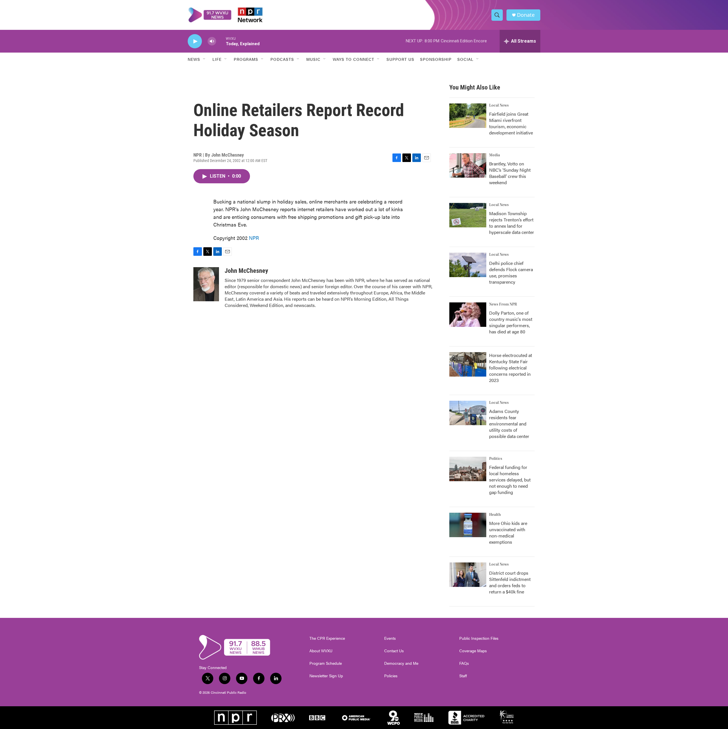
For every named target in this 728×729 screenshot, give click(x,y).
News (194, 59)
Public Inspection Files (479, 638)
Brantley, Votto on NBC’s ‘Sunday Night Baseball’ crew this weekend (510, 173)
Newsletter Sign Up (326, 676)
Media (494, 155)
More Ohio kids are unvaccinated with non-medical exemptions (508, 532)
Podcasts (282, 59)
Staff (463, 676)
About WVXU (320, 651)
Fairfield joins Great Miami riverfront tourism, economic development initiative (511, 123)
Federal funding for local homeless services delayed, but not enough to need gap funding (510, 479)
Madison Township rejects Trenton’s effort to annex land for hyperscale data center (511, 222)
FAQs (464, 663)
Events (390, 638)
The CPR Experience (327, 638)
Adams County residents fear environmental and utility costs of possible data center (509, 423)
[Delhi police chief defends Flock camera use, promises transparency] (467, 265)
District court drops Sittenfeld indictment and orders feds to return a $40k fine (510, 582)
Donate (526, 15)
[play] (194, 41)
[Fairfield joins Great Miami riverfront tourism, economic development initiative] (467, 115)
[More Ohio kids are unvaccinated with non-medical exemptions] (467, 525)
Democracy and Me (401, 663)
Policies (391, 676)
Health (495, 514)
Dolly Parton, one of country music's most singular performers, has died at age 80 (510, 322)
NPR (254, 237)
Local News (499, 105)
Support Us (400, 59)
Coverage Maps (473, 651)
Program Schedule (325, 663)
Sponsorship (436, 59)
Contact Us (394, 651)
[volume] (212, 41)
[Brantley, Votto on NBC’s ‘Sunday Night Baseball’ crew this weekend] (467, 165)
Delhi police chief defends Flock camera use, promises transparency (511, 272)
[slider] (221, 41)
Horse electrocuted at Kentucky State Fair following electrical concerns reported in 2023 (510, 367)
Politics (495, 458)
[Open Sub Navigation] (204, 59)
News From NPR (503, 304)
